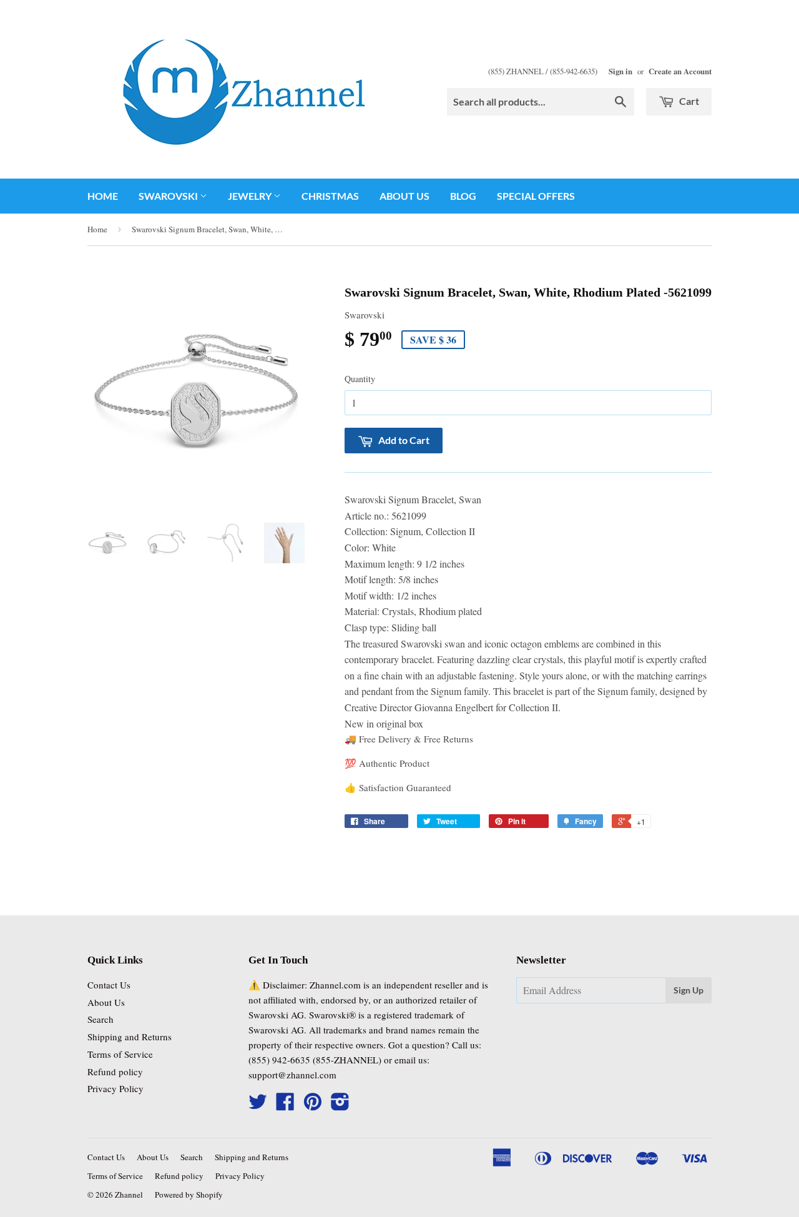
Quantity (360, 379)
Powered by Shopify (189, 1194)
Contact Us (108, 984)
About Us (404, 196)
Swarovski (169, 196)
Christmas (330, 196)
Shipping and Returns (129, 1036)
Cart (688, 101)
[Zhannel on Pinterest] (312, 1105)
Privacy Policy (115, 1088)
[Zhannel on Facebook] (285, 1105)
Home (102, 196)
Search (100, 1019)
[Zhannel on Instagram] (340, 1105)
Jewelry (250, 196)
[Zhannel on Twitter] (257, 1105)
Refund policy (115, 1071)
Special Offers (536, 196)
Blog (463, 196)
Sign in (620, 71)
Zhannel (129, 1194)
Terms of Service (120, 1054)
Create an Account (680, 71)
